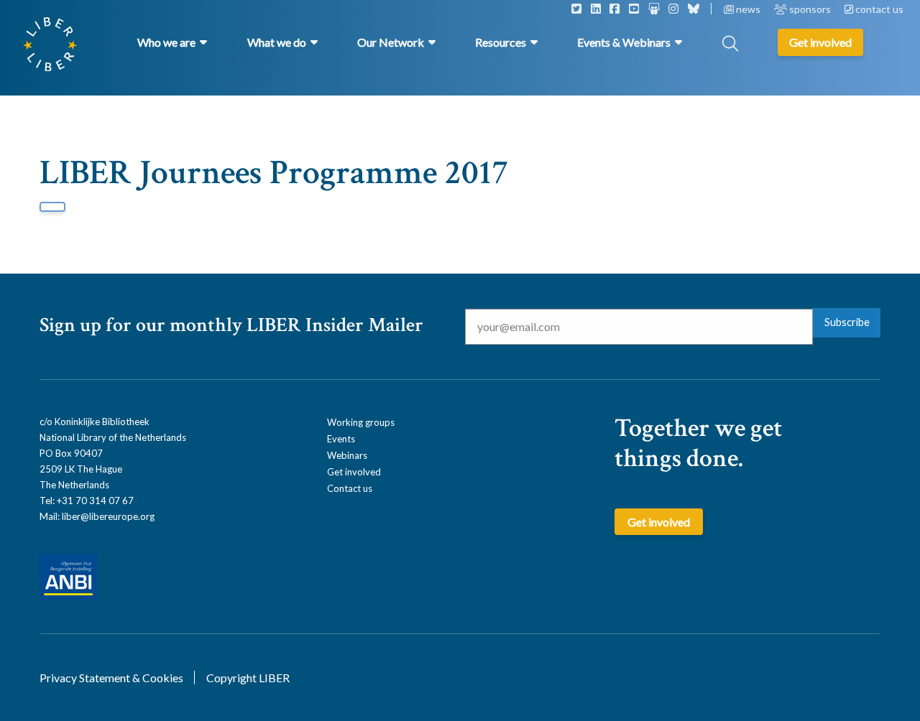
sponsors (810, 9)
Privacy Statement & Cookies (111, 677)
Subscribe (847, 322)
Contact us (349, 488)
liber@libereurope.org (108, 516)
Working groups (361, 422)
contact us (878, 9)
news (748, 9)
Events (341, 439)
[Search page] (730, 45)
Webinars (347, 455)
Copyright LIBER (248, 677)
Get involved (354, 472)
